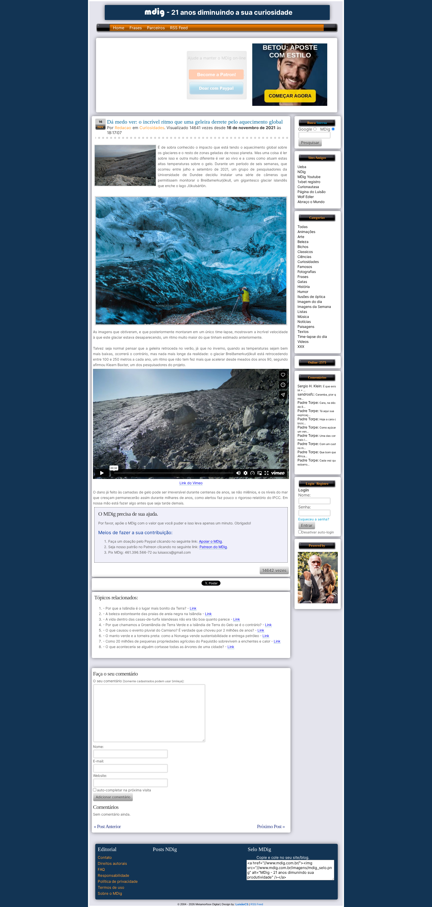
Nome (98, 746)
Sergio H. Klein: (310, 386)
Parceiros (156, 27)
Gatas (302, 281)
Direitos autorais (112, 863)
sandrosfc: (306, 394)
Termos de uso (111, 887)
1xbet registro (309, 182)
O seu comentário (138, 681)
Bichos (303, 246)
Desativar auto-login (318, 532)
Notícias (304, 321)
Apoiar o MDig (210, 541)
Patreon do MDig (213, 547)
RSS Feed (179, 27)
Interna (321, 123)
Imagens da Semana (314, 306)
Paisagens (306, 326)
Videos (303, 341)
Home (118, 27)
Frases (136, 27)
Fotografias (307, 271)
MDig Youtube (309, 177)
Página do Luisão (312, 192)
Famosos (305, 266)
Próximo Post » (271, 826)
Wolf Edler (306, 197)
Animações (306, 231)
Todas (303, 227)
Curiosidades (152, 127)
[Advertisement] (143, 74)
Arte (301, 236)
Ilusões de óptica (311, 296)
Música (303, 316)
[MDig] (155, 12)
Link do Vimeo (191, 483)
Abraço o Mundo (311, 202)
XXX (301, 346)
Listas (302, 311)
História (304, 286)
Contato (105, 857)
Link (193, 608)
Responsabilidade (113, 875)
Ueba (302, 167)
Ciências (304, 256)
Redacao (123, 127)
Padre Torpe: (308, 402)
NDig (302, 172)
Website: (100, 775)
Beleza (303, 241)
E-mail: (98, 761)
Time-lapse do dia (312, 336)
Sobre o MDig (110, 893)
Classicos (305, 251)
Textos (303, 331)
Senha (304, 506)
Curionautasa (308, 187)
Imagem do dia (310, 301)
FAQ (101, 869)
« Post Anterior (107, 826)
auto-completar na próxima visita (124, 790)
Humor (303, 291)
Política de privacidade (118, 881)
